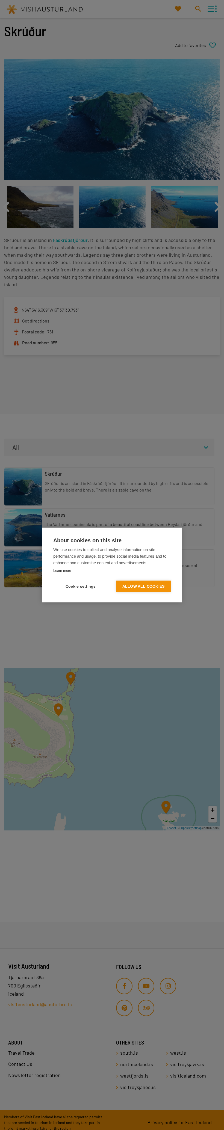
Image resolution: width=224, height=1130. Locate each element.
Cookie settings (81, 586)
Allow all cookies (143, 586)
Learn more (62, 571)
